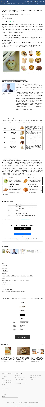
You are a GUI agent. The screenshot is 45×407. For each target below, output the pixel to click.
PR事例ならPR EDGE (33, 379)
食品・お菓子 (5, 270)
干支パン (8, 275)
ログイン (40, 1)
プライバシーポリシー (14, 402)
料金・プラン (4, 378)
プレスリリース (7, 298)
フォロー (22, 315)
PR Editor (16, 385)
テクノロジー (5, 3)
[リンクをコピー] (15, 21)
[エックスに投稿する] (6, 21)
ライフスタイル (35, 3)
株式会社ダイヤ (14, 298)
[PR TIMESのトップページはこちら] (6, 1)
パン (18, 275)
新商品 (31, 275)
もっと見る (42, 344)
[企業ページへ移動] (22, 307)
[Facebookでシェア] (8, 21)
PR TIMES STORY (17, 375)
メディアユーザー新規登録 (22, 234)
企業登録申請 (35, 1)
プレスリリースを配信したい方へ (7, 382)
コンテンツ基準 (21, 402)
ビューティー (23, 3)
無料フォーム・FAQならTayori (34, 377)
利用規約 (25, 402)
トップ (3, 298)
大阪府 (10, 280)
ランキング (13, 275)
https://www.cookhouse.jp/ (6, 284)
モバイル (10, 3)
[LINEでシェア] (10, 21)
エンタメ (18, 3)
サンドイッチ (23, 275)
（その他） (7, 280)
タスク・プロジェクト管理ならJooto (35, 375)
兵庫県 (21, 280)
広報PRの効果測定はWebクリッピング (20, 383)
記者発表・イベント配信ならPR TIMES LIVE (21, 379)
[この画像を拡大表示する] (6, 251)
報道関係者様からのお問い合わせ (33, 402)
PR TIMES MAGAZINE (18, 381)
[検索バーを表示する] (43, 1)
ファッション (28, 3)
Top (1, 3)
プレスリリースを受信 (28, 1)
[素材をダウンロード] (13, 21)
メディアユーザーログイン (22, 228)
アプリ (14, 3)
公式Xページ (4, 394)
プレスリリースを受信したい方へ (7, 380)
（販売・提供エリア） (15, 280)
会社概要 (8, 402)
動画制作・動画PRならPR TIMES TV (20, 377)
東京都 (3, 280)
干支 (3, 275)
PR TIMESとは (4, 376)
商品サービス (5, 265)
